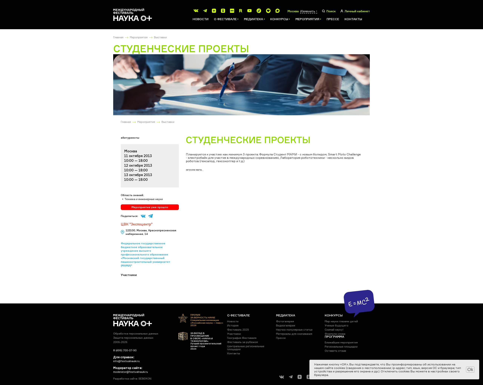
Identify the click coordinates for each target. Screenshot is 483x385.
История (232, 325)
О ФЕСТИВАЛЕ (238, 315)
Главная (118, 37)
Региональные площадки (341, 346)
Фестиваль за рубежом (242, 342)
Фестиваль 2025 (238, 329)
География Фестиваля (241, 337)
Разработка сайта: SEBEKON (132, 378)
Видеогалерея (285, 325)
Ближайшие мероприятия (341, 342)
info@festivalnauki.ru (126, 361)
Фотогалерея (285, 321)
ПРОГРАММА (334, 336)
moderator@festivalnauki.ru (130, 371)
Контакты (353, 19)
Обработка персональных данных (135, 333)
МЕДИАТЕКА (285, 315)
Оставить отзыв (335, 350)
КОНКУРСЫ (334, 315)
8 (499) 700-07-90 (125, 350)
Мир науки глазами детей (341, 321)
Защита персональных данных (133, 337)
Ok (470, 369)
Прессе (333, 19)
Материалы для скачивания (294, 333)
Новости (200, 19)
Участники (234, 333)
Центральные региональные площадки (245, 348)
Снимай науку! (334, 329)
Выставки (160, 37)
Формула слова (335, 333)
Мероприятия (139, 37)
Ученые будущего (336, 325)
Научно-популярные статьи (294, 329)
